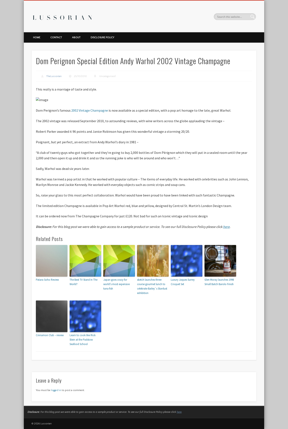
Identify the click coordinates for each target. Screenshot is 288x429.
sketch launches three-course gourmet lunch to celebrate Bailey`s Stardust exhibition (152, 286)
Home (36, 37)
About (76, 37)
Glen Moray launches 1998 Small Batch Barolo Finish (219, 282)
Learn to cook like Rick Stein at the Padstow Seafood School (83, 339)
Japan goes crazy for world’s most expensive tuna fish (116, 284)
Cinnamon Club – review (50, 335)
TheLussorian (54, 76)
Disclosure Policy (102, 37)
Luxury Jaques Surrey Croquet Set (183, 282)
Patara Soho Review (47, 279)
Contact (56, 37)
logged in (56, 390)
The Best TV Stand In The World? (83, 282)
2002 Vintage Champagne (89, 110)
